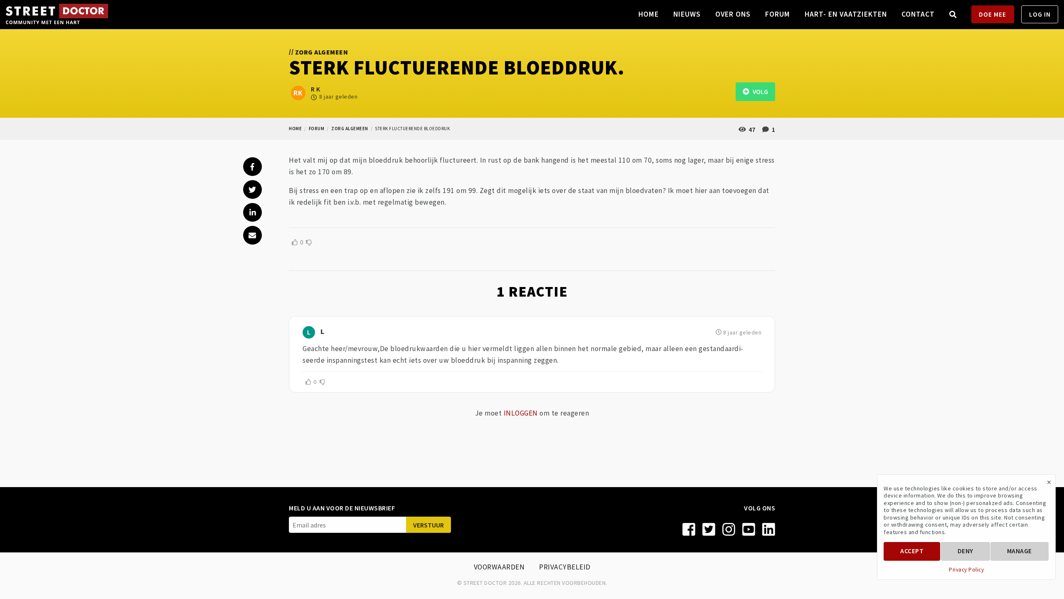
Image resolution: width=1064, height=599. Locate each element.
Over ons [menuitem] (733, 14)
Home (295, 128)
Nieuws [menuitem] (687, 14)
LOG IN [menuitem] (1040, 14)
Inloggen (521, 413)
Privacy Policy (966, 570)
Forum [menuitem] (777, 14)
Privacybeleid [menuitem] (565, 567)
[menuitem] (953, 14)
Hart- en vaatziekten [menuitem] (846, 14)
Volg (758, 92)
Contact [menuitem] (918, 14)
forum (317, 128)
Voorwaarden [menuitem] (499, 567)
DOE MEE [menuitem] (992, 14)
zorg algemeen (349, 128)
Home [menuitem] (648, 14)
